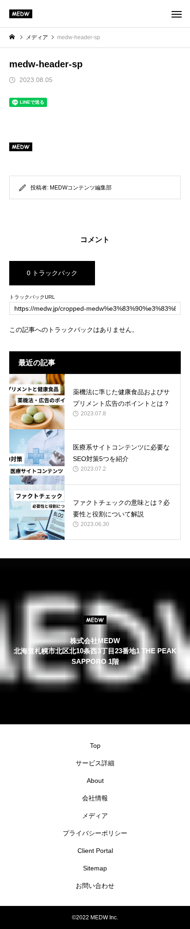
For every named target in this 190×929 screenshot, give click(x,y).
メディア (95, 815)
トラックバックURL (32, 297)
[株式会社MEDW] (20, 13)
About (95, 780)
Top (95, 745)
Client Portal (95, 850)
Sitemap (95, 868)
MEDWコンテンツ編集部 (81, 187)
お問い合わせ (95, 885)
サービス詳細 (95, 763)
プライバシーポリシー (95, 833)
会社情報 (95, 798)
